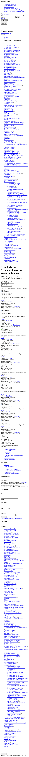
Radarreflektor (7, 150)
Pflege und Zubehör (9, 147)
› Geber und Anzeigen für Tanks (15, 199)
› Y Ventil (9, 232)
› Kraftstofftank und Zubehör (14, 205)
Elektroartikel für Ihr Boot (10, 93)
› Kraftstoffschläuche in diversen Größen (17, 202)
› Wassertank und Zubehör (14, 229)
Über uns (6, 468)
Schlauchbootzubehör (9, 161)
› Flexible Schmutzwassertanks (15, 196)
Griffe (5, 112)
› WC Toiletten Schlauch (13, 231)
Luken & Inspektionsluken (10, 134)
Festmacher (7, 99)
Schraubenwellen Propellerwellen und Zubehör (16, 166)
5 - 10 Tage (9, 301)
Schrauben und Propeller (10, 164)
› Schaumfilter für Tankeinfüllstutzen (16, 212)
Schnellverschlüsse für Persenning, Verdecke (15, 163)
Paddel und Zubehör (9, 141)
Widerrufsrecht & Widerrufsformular (13, 455)
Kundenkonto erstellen (6, 518)
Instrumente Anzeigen (9, 121)
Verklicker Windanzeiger (10, 250)
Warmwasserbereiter (9, 253)
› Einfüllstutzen (11, 186)
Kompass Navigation (9, 127)
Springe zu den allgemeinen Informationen (14, 11)
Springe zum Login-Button (11, 8)
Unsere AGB (7, 450)
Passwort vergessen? (17, 518)
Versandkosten (16, 306)
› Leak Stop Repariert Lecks (14, 206)
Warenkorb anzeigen (6, 33)
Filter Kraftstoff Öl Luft (10, 100)
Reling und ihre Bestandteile (11, 153)
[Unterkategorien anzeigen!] (18, 47)
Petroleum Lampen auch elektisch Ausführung (15, 144)
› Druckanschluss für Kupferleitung (16, 184)
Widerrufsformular (9, 466)
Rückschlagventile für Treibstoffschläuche (14, 156)
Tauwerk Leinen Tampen (10, 237)
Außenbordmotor (8, 66)
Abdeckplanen (7, 48)
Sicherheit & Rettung (9, 170)
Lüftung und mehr (8, 132)
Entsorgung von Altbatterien (11, 473)
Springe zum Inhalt (9, 7)
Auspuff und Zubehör (9, 69)
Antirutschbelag (8, 58)
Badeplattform (7, 73)
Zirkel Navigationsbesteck (10, 257)
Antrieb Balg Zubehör (9, 60)
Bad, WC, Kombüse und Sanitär (12, 70)
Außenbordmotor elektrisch (11, 67)
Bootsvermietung (8, 83)
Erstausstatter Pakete (9, 95)
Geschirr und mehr (8, 109)
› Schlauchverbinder (12, 216)
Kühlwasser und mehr (9, 128)
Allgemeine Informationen (11, 469)
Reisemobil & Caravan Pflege (11, 151)
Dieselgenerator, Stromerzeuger (12, 89)
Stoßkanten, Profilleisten (10, 179)
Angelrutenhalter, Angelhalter (11, 51)
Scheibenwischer (8, 160)
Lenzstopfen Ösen (8, 131)
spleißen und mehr (8, 176)
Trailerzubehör (7, 244)
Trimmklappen (7, 247)
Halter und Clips (8, 115)
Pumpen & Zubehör (9, 148)
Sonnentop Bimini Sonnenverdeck (12, 173)
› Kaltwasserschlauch (12, 200)
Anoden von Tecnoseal (10, 57)
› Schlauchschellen (12, 215)
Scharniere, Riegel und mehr (11, 158)
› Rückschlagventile (12, 211)
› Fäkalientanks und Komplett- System (17, 195)
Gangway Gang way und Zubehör (12, 105)
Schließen (3, 754)
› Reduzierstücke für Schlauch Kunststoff (17, 209)
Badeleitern (7, 72)
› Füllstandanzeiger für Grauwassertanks (17, 198)
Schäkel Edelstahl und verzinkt (12, 157)
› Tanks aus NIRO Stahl (13, 222)
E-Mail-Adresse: (5, 512)
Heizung (6, 116)
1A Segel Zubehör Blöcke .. (11, 47)
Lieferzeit (6, 456)
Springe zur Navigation (10, 4)
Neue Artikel (7, 263)
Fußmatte (6, 103)
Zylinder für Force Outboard (11, 261)
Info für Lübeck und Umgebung (12, 470)
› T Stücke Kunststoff (12, 218)
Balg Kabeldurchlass (9, 74)
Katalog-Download (9, 472)
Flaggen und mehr (8, 102)
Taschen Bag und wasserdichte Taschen (14, 235)
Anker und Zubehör (9, 53)
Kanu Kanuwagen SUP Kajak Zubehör (14, 122)
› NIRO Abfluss (11, 208)
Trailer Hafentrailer (9, 241)
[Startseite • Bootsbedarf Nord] (6, 14)
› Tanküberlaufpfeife (12, 224)
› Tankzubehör (11, 225)
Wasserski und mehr (9, 254)
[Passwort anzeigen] (16, 515)
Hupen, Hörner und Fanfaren (11, 118)
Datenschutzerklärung (10, 449)
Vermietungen (7, 251)
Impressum (7, 452)
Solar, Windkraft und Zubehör (11, 171)
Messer (5, 137)
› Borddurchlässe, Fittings (13, 183)
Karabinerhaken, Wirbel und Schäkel (13, 124)
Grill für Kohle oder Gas (10, 114)
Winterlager (7, 255)
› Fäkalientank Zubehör (13, 192)
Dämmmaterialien (8, 87)
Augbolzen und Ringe (9, 63)
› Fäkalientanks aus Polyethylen (15, 193)
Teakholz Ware (8, 238)
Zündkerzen (7, 258)
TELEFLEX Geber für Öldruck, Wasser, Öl (15, 240)
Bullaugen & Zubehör (9, 86)
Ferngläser (6, 98)
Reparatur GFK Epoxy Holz (11, 154)
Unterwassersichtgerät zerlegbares (12, 248)
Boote (5, 79)
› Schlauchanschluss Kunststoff (15, 213)
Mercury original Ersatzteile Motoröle (13, 135)
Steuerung (6, 177)
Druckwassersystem (9, 92)
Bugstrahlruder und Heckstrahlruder (13, 85)
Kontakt (6, 453)
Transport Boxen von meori (11, 245)
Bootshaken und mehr (9, 82)
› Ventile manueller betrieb (14, 228)
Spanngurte (7, 174)
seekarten (6, 169)
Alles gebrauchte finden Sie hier (12, 50)
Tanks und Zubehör (9, 182)
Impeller (6, 119)
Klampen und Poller (9, 125)
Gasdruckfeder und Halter (10, 106)
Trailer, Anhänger (8, 242)
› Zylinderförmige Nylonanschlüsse (16, 234)
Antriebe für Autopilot (9, 61)
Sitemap (6, 465)
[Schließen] (1, 30)
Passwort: (3, 513)
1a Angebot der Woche (10, 45)
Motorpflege (7, 138)
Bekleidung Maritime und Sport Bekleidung (15, 77)
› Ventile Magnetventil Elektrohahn (16, 226)
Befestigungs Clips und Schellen (12, 76)
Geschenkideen (8, 108)
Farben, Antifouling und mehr (11, 96)
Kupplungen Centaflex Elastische (12, 129)
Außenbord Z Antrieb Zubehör (12, 64)
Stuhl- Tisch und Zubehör (10, 180)
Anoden (6, 56)
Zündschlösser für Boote (10, 260)
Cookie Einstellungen (9, 459)
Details (2, 300)
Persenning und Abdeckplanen (11, 142)
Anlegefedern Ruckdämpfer (11, 54)
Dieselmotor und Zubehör (10, 90)
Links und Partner (9, 458)
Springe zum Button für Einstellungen (13, 10)
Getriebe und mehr (8, 111)
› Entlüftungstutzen (12, 187)
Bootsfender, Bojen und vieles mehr (13, 80)
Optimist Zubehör (8, 140)
